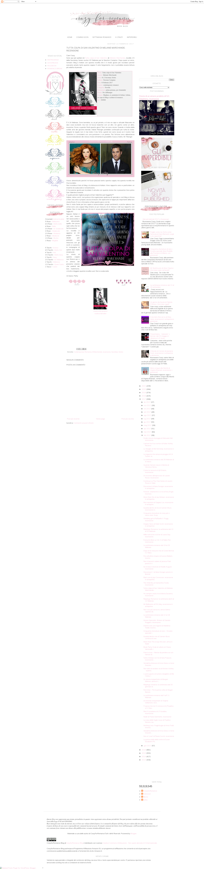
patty (145, 800)
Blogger (133, 833)
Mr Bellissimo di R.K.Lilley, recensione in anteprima (158, 605)
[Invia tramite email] (77, 349)
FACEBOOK (51, 66)
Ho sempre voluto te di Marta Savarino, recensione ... (158, 594)
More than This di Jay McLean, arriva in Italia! (157, 643)
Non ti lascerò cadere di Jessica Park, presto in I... (157, 562)
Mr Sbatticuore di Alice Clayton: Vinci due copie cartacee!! (162, 269)
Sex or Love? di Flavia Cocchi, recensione (158, 736)
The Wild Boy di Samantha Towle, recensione (156, 584)
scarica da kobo (100, 313)
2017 (144, 399)
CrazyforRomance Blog (74, 843)
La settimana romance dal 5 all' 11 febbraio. (156, 696)
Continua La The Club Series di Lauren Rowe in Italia (157, 482)
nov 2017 (148, 405)
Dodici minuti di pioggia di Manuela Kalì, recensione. (158, 439)
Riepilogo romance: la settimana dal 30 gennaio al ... (158, 685)
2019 (144, 392)
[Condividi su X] (81, 349)
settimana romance (101, 37)
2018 (144, 396)
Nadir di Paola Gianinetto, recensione (157, 717)
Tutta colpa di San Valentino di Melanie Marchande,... (158, 589)
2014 (144, 756)
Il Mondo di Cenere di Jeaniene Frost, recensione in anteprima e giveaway (161, 353)
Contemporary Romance (83, 352)
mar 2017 (148, 432)
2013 (144, 760)
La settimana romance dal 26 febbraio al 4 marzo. (158, 460)
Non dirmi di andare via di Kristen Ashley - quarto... (158, 669)
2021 (144, 386)
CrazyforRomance (150, 791)
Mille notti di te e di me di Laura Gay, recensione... (156, 535)
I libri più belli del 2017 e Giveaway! (155, 219)
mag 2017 (148, 425)
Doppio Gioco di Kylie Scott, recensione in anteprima (158, 525)
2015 (144, 753)
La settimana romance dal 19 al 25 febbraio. (156, 546)
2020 (144, 389)
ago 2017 (148, 415)
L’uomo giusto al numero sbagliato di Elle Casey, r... (158, 675)
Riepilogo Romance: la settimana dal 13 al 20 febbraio (158, 530)
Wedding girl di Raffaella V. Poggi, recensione (156, 519)
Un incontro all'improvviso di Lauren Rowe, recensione (156, 476)
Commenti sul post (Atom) (84, 423)
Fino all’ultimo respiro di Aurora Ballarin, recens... (158, 557)
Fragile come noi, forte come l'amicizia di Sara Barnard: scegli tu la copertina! (162, 234)
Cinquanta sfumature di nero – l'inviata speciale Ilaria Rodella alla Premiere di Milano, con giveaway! (161, 252)
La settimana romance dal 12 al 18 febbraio (156, 616)
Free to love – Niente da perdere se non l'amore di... (158, 653)
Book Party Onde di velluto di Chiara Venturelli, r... (157, 648)
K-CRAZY (119, 37)
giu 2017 (147, 422)
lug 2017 (147, 419)
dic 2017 (147, 402)
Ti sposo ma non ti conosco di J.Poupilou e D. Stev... (158, 707)
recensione (107, 352)
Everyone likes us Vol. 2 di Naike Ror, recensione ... (157, 541)
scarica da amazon (100, 311)
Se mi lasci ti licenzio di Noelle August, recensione (157, 568)
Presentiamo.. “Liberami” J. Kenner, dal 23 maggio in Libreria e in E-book (160, 336)
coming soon (82, 37)
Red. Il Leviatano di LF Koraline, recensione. (155, 712)
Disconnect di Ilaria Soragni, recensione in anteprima (158, 487)
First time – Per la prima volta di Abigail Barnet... (157, 691)
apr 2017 (147, 428)
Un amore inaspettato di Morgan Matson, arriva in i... (155, 680)
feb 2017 (147, 435)
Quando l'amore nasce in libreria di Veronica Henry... (156, 466)
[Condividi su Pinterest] (85, 349)
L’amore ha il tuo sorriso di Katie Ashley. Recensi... (158, 444)
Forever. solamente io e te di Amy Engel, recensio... (158, 493)
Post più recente (73, 419)
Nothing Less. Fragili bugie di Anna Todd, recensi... (158, 726)
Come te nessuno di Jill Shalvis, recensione (154, 471)
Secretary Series (117, 352)
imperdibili (132, 37)
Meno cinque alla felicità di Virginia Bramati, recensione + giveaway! (161, 370)
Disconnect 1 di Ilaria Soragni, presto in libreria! (158, 573)
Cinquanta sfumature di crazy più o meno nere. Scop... (156, 514)
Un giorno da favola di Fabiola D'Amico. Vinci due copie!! (161, 303)
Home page (100, 419)
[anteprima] (156, 168)
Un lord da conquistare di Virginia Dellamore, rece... (155, 702)
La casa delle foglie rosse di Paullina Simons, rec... (156, 721)
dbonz (145, 797)
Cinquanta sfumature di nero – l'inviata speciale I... (157, 632)
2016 (144, 750)
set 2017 (147, 412)
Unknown (147, 794)
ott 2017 (147, 409)
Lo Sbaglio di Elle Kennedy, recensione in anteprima (158, 450)
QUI (99, 100)
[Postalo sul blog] (79, 349)
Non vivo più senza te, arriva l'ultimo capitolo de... (156, 611)
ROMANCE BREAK (54, 68)
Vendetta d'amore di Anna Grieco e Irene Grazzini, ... (158, 664)
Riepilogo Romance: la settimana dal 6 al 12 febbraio (158, 600)
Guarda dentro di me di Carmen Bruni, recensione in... (157, 509)
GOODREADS (52, 63)
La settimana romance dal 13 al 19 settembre (162, 286)
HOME (69, 37)
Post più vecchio (127, 419)
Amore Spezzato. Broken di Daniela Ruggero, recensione (156, 621)
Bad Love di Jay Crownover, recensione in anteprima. (158, 578)
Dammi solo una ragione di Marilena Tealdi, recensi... (156, 627)
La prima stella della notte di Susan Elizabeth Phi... (156, 740)
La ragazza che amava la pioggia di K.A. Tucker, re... (158, 455)
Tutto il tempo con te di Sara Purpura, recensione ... (157, 659)
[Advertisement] (100, 329)
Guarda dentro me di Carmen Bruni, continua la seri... (156, 637)
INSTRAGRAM (53, 60)
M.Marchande (97, 352)
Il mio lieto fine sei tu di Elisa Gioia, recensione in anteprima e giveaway (162, 319)
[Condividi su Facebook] (83, 349)
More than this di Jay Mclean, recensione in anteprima (158, 498)
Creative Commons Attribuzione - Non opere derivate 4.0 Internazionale (129, 843)
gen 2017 (148, 746)
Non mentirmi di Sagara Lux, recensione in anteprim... (158, 503)
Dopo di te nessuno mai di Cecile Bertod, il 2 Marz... (158, 552)
